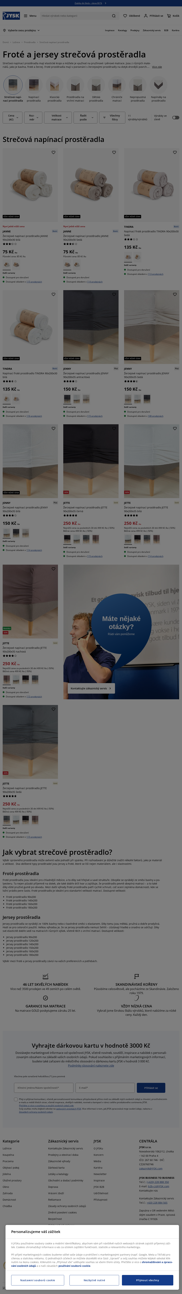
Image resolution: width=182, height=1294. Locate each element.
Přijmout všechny (147, 1280)
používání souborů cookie (74, 1265)
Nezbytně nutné (94, 1280)
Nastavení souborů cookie (37, 1280)
